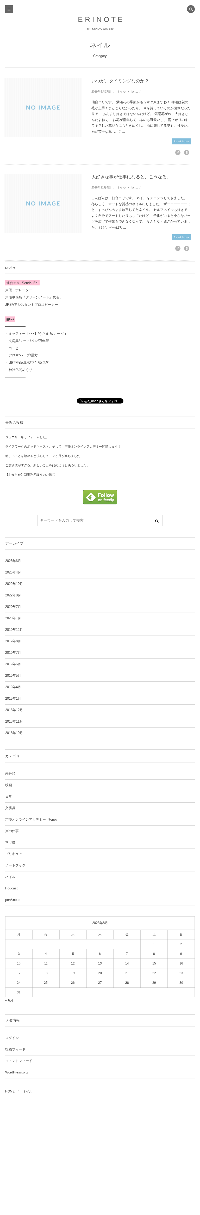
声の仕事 (12, 831)
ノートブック (15, 865)
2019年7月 (13, 653)
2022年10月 (14, 584)
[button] (191, 9)
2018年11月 (14, 721)
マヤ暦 (10, 842)
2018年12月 (14, 710)
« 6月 (9, 1000)
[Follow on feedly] (100, 501)
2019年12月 (14, 630)
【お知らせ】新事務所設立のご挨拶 (30, 475)
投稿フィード (15, 1049)
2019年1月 (13, 698)
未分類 (10, 774)
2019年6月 (13, 664)
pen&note (12, 900)
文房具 (10, 808)
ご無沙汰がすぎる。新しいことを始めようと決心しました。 (47, 465)
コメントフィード (18, 1061)
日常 (8, 796)
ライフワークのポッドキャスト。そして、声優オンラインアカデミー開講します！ (63, 446)
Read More (181, 141)
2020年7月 (13, 607)
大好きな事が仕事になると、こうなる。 (131, 176)
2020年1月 (13, 618)
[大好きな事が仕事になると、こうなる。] (43, 203)
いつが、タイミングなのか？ (120, 80)
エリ (138, 91)
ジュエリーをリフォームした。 (27, 437)
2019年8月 (13, 641)
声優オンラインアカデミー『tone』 (32, 819)
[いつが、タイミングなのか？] (43, 107)
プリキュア (13, 854)
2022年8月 (13, 595)
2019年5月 (13, 675)
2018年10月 (14, 733)
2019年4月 (13, 687)
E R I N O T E (100, 19)
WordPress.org (16, 1072)
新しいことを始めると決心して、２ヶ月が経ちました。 (44, 456)
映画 (8, 785)
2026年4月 (13, 572)
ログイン (12, 1038)
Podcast (11, 888)
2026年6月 (13, 561)
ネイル (121, 91)
